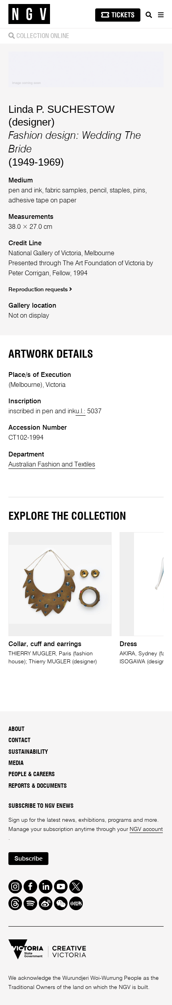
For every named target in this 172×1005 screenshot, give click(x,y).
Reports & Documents (37, 786)
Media (16, 763)
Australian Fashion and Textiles (51, 464)
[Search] (149, 15)
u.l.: (81, 411)
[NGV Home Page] (29, 14)
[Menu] (160, 15)
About (16, 729)
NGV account (146, 829)
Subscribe (28, 859)
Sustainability (28, 752)
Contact (19, 740)
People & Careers (31, 774)
